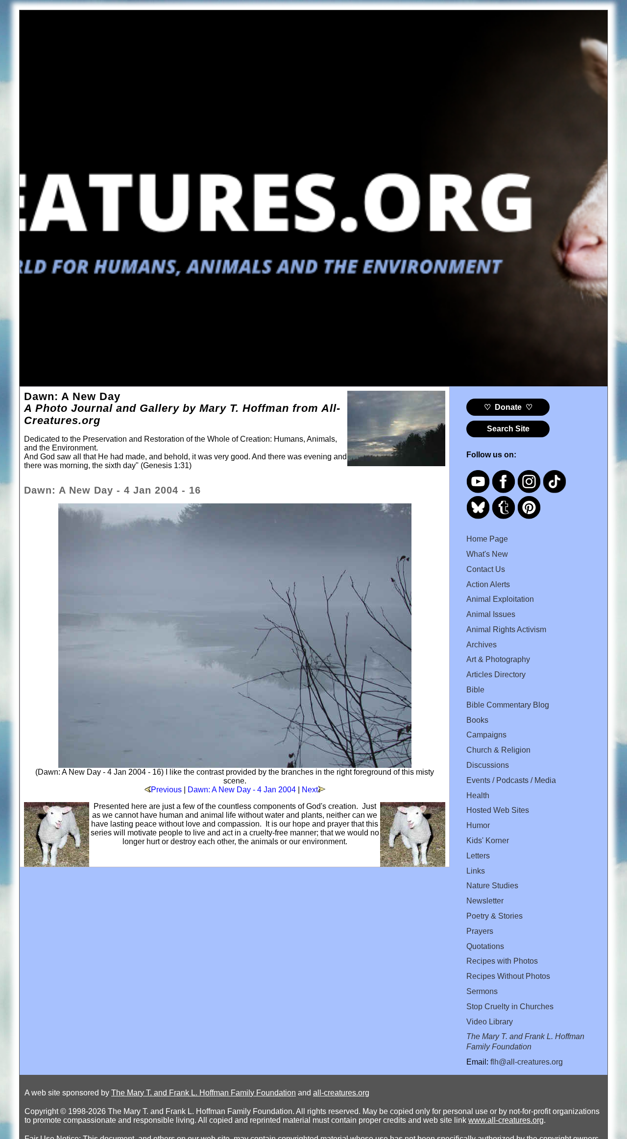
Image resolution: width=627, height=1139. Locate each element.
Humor (478, 825)
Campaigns (486, 735)
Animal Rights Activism (506, 629)
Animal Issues (490, 614)
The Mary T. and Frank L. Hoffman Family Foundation (203, 1093)
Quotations (485, 946)
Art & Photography (498, 659)
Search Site (508, 429)
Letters (478, 856)
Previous (166, 789)
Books (477, 720)
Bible (475, 690)
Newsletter (485, 901)
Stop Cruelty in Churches (510, 1006)
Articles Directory (496, 674)
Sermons (482, 991)
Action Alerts (488, 584)
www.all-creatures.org (506, 1120)
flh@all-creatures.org (526, 1062)
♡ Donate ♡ (508, 407)
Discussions (487, 765)
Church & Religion (498, 750)
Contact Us (485, 569)
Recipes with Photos (502, 961)
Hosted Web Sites (497, 810)
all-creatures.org (341, 1093)
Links (475, 871)
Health (477, 795)
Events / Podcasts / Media (511, 780)
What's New (487, 554)
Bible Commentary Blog (507, 705)
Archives (481, 645)
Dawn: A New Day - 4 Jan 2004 (242, 789)
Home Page (487, 539)
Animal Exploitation (500, 599)
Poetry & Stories (494, 916)
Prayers (479, 931)
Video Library (489, 1022)
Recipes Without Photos (508, 976)
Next (310, 789)
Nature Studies (492, 885)
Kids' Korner (487, 840)
